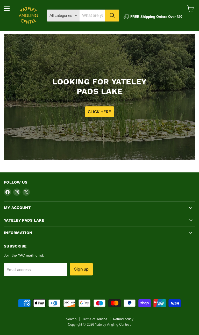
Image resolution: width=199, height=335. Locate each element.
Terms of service (94, 319)
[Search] (112, 15)
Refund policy (123, 319)
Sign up (81, 269)
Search (71, 319)
